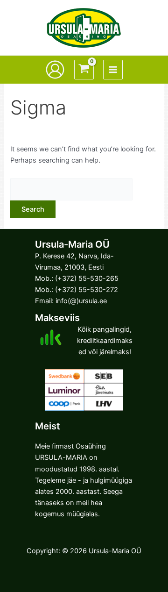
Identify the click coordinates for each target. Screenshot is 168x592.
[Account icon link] (55, 69)
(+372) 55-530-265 (87, 278)
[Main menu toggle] (113, 69)
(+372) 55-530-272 (86, 289)
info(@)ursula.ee (81, 301)
